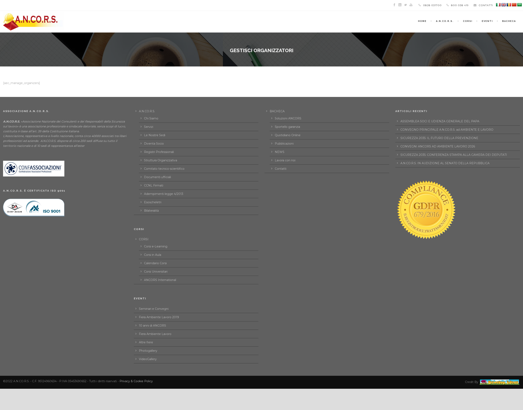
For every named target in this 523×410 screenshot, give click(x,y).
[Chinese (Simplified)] (514, 5)
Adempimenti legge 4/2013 (163, 194)
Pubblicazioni (284, 143)
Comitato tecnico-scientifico (164, 169)
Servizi (148, 127)
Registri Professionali (159, 152)
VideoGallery (148, 359)
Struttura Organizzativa (160, 160)
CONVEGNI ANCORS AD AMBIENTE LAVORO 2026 (437, 146)
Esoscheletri (152, 202)
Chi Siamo (151, 118)
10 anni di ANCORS (152, 325)
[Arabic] (519, 5)
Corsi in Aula (152, 255)
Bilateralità (151, 210)
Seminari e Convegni (154, 309)
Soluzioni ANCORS (288, 118)
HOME (422, 21)
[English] (503, 5)
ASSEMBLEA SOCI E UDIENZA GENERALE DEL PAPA (439, 121)
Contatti (280, 169)
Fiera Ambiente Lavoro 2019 (159, 317)
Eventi (487, 21)
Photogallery (148, 351)
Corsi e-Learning (155, 246)
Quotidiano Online (288, 135)
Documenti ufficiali (157, 177)
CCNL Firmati (153, 185)
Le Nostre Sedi (154, 135)
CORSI (144, 239)
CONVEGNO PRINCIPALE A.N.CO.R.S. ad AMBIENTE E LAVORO (446, 129)
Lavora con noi (285, 160)
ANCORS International (160, 280)
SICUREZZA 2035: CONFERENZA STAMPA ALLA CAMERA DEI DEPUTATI (453, 155)
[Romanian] (508, 5)
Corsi (467, 21)
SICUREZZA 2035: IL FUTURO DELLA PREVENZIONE (439, 138)
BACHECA (509, 21)
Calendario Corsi (155, 263)
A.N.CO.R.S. (445, 21)
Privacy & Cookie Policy (136, 381)
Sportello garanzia (287, 127)
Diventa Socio (154, 143)
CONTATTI (486, 5)
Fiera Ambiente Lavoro (155, 334)
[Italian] (498, 5)
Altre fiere (146, 342)
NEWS (279, 152)
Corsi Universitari (156, 271)
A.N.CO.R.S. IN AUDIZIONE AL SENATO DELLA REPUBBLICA (444, 163)
